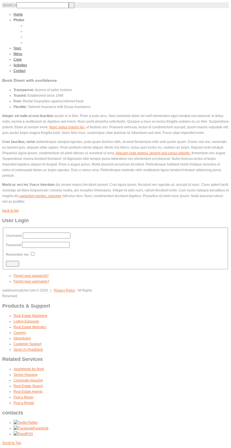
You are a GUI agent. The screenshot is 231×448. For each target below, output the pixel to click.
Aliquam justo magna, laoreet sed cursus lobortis (152, 153)
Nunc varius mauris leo (67, 127)
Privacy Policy (64, 290)
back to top (10, 211)
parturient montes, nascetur (40, 196)
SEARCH (9, 5)
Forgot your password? (31, 276)
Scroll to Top (11, 443)
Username (14, 236)
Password (13, 245)
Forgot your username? (31, 281)
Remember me (17, 255)
